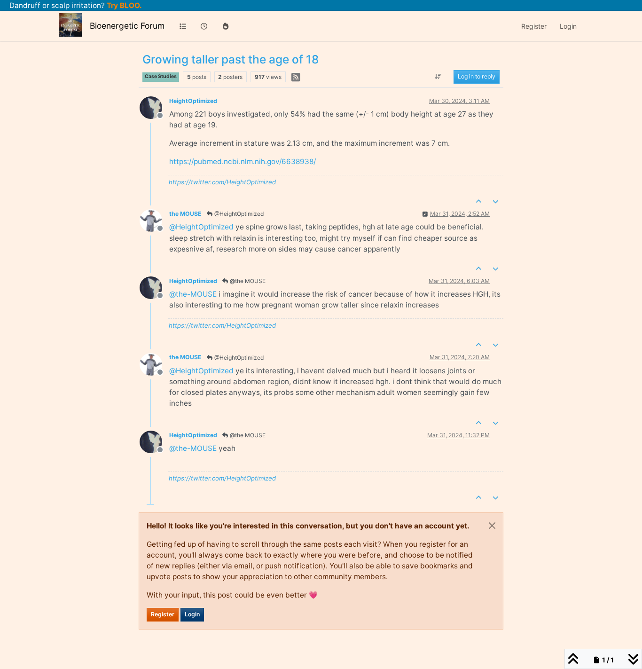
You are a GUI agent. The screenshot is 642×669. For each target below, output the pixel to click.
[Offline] (154, 107)
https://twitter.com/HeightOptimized (222, 182)
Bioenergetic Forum (127, 26)
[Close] (492, 525)
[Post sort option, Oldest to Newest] (438, 77)
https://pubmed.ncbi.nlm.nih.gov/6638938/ (242, 161)
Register (162, 614)
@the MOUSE (247, 280)
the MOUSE (185, 213)
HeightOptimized (193, 100)
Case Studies (161, 76)
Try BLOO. (123, 5)
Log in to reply (476, 76)
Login (192, 614)
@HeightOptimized (238, 213)
